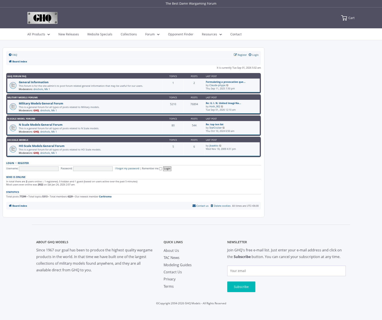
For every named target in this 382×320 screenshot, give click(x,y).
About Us (171, 250)
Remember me (150, 168)
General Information (34, 82)
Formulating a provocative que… (225, 81)
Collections (129, 34)
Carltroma (105, 196)
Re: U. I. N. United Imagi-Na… (223, 103)
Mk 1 (47, 89)
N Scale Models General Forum (41, 125)
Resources (209, 34)
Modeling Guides (178, 264)
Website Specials (99, 34)
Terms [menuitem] (169, 286)
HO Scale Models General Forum (42, 146)
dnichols (38, 89)
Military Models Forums (22, 97)
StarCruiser (215, 127)
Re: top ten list (214, 124)
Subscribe (241, 287)
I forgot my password (127, 168)
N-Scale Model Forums (21, 118)
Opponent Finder (180, 34)
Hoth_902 (214, 106)
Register (23, 163)
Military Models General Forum (41, 103)
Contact (236, 34)
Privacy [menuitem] (170, 279)
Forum (150, 34)
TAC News (172, 257)
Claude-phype (217, 85)
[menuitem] (12, 55)
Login (10, 163)
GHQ (36, 110)
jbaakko (213, 145)
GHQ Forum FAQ (16, 76)
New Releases (68, 34)
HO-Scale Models (17, 139)
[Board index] (42, 18)
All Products (36, 34)
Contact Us (173, 272)
